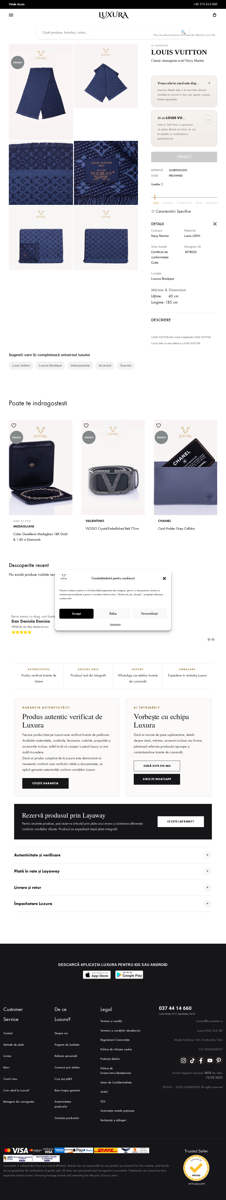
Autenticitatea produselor (63, 1104)
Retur (6, 1067)
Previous (209, 639)
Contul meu (10, 1079)
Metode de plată (13, 1045)
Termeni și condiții (111, 1021)
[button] (164, 578)
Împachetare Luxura (33, 903)
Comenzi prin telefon (67, 1067)
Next (213, 639)
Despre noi (61, 1033)
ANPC (104, 1092)
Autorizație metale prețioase (117, 1111)
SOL (102, 1101)
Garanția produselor (67, 1118)
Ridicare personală (66, 1056)
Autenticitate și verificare (37, 855)
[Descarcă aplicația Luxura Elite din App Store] (97, 974)
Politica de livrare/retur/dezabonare (115, 1070)
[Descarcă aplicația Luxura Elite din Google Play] (129, 974)
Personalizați (149, 614)
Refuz (113, 614)
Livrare (7, 1056)
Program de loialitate (67, 1045)
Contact (8, 1033)
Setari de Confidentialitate (116, 1082)
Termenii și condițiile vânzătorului (120, 1030)
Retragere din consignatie (18, 1102)
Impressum (115, 624)
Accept (76, 614)
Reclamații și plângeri (113, 1120)
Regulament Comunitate (115, 1040)
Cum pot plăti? (63, 1079)
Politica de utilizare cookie (116, 1049)
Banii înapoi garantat (67, 1090)
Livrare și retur (27, 887)
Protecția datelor (110, 1059)
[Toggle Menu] (11, 15)
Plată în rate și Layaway (37, 871)
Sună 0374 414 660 (157, 765)
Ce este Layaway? (180, 821)
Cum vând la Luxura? (16, 1090)
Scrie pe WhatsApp (157, 779)
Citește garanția (45, 783)
